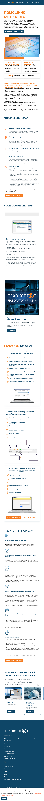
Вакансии (6, 774)
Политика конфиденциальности (13, 787)
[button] (14, 31)
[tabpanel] (22, 242)
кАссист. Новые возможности (12, 779)
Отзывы (6, 768)
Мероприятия (8, 776)
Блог (5, 771)
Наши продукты (8, 766)
